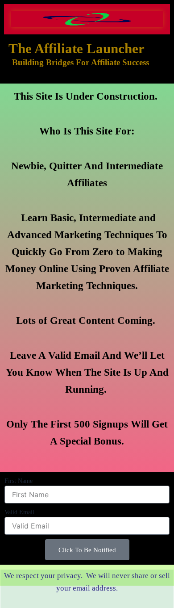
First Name (18, 481)
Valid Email (19, 512)
